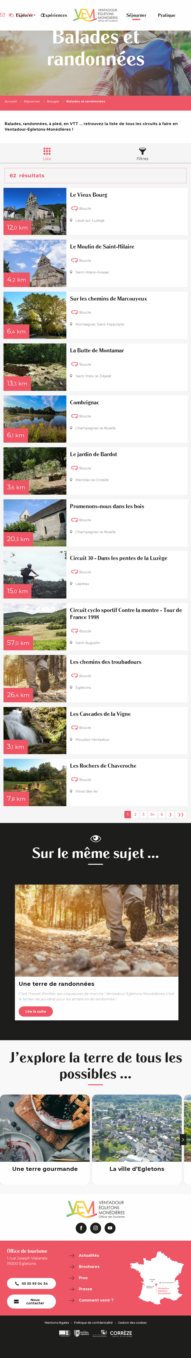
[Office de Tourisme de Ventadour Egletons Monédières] (95, 15)
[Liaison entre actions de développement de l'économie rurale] (65, 1333)
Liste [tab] (47, 159)
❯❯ (181, 814)
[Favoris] (20, 15)
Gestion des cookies (132, 1322)
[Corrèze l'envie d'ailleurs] (121, 1333)
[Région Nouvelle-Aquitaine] (81, 1333)
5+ (152, 814)
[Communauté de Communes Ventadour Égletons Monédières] (99, 1333)
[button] (42, 15)
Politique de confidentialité (93, 1322)
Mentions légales (57, 1322)
